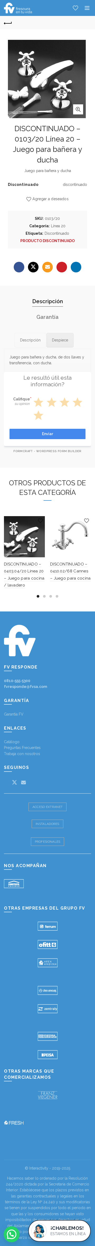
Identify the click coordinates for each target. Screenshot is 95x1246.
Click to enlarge (78, 109)
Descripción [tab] (47, 301)
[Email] (47, 267)
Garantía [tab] (47, 317)
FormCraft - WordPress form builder (47, 451)
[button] (12, 1234)
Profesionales (47, 841)
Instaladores (47, 824)
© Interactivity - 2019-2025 (47, 1168)
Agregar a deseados (50, 199)
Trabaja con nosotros (22, 754)
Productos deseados (75, 8)
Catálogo (12, 742)
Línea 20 (58, 226)
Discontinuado (57, 233)
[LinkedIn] (76, 267)
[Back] (8, 22)
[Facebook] (19, 267)
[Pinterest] (61, 267)
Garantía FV (13, 714)
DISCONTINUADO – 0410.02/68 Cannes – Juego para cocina (70, 571)
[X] (33, 267)
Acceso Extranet (47, 807)
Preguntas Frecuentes (22, 748)
